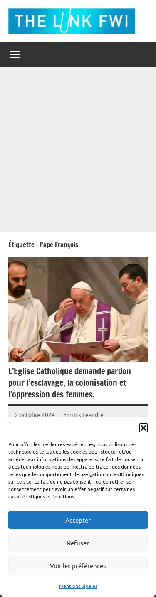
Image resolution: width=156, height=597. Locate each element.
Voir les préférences (78, 566)
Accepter (78, 520)
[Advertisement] (78, 149)
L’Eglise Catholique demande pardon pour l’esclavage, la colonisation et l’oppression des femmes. (69, 382)
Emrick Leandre (83, 414)
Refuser (78, 543)
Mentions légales (78, 585)
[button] (143, 428)
